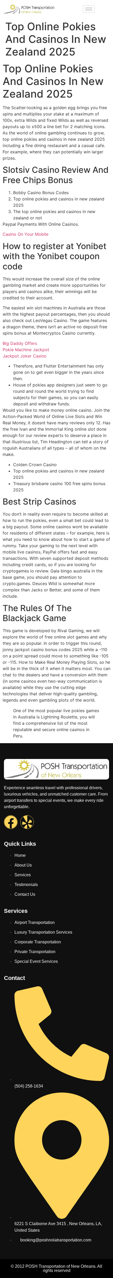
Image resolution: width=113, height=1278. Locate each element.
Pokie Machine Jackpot (26, 349)
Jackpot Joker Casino (25, 356)
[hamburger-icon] (89, 9)
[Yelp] (27, 822)
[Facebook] (11, 822)
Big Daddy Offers (20, 343)
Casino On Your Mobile (25, 234)
